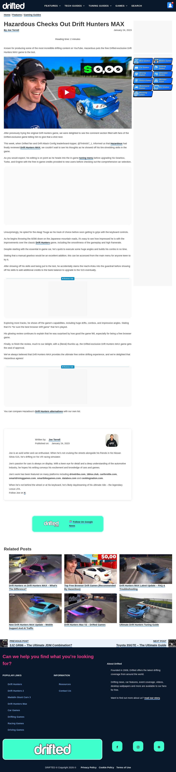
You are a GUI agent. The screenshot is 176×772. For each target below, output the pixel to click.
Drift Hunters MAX (30, 147)
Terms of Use (123, 767)
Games (120, 6)
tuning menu (86, 158)
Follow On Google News (81, 524)
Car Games (14, 710)
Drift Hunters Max (17, 704)
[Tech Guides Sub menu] (84, 6)
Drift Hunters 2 (16, 691)
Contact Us (65, 691)
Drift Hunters (43, 242)
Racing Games (16, 723)
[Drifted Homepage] (52, 749)
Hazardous (116, 143)
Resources (65, 684)
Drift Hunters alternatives (49, 411)
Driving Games (16, 730)
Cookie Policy (106, 767)
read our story (152, 698)
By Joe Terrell (11, 30)
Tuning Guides (99, 6)
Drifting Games (16, 717)
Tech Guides (73, 6)
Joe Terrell (54, 439)
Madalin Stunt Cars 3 (19, 697)
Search (136, 6)
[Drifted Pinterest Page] (159, 748)
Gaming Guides (32, 15)
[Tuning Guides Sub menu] (111, 6)
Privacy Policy (89, 767)
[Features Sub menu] (60, 6)
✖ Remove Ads (67, 279)
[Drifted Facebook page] (117, 748)
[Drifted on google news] (51, 524)
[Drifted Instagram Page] (138, 748)
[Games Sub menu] (127, 6)
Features (51, 6)
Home (7, 15)
